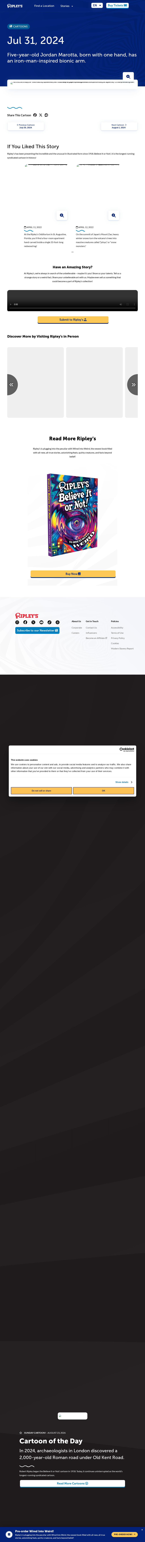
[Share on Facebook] (35, 115)
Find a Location (44, 5)
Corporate (77, 627)
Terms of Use (117, 632)
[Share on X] (40, 115)
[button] (97, 5)
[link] (117, 5)
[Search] (135, 6)
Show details (121, 782)
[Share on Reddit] (46, 115)
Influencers (91, 632)
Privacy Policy (118, 638)
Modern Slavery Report (122, 648)
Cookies (115, 643)
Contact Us (91, 627)
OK (103, 790)
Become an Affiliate (95, 638)
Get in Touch (92, 621)
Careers (75, 632)
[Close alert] (142, 1530)
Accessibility (117, 627)
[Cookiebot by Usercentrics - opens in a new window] (121, 750)
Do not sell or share (41, 790)
